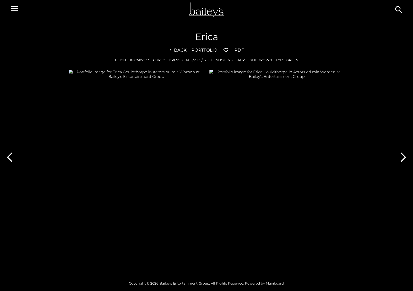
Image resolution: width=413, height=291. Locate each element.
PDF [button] (239, 50)
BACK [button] (180, 50)
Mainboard (275, 283)
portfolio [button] (204, 50)
